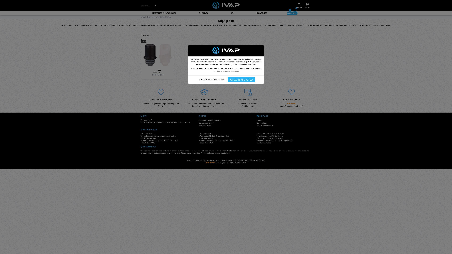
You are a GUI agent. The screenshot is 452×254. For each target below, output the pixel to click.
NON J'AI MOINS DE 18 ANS (211, 79)
